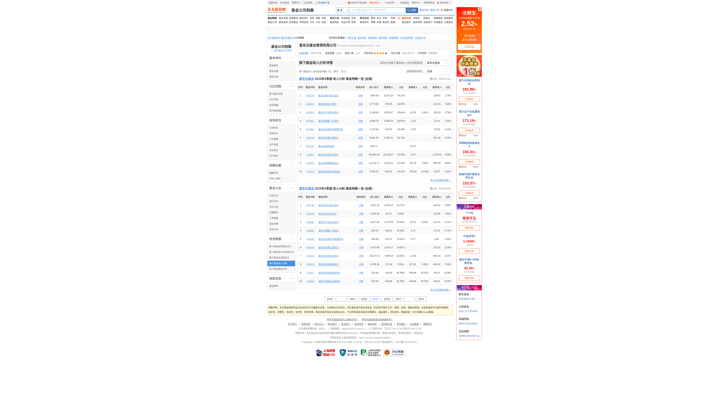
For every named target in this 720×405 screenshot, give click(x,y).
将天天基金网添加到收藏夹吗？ (377, 319)
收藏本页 (447, 10)
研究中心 (318, 324)
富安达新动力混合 (327, 104)
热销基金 (438, 22)
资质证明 (305, 324)
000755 (310, 95)
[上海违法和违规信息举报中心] (371, 352)
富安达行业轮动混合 (328, 112)
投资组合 (281, 120)
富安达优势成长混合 (328, 155)
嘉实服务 (383, 38)
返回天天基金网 (359, 3)
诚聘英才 (427, 324)
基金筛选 (334, 22)
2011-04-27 (408, 53)
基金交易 (374, 3)
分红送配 (273, 99)
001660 (310, 112)
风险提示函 (386, 324)
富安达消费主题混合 (328, 138)
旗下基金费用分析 (278, 269)
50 (337, 53)
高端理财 (448, 18)
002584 (310, 129)
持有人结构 (274, 178)
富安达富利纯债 (326, 146)
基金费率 (273, 286)
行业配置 (273, 139)
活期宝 (416, 18)
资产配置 (273, 144)
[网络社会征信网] (348, 352)
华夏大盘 (351, 38)
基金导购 (417, 22)
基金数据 (272, 18)
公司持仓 (273, 128)
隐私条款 (372, 324)
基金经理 (273, 71)
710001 (310, 154)
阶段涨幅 (273, 105)
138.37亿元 (316, 53)
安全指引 (345, 324)
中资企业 (432, 53)
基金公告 (281, 188)
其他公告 (273, 229)
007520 (310, 146)
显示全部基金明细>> (440, 180)
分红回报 (281, 86)
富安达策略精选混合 (328, 163)
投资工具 (334, 18)
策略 (373, 22)
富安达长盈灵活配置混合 (330, 129)
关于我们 (292, 324)
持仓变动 (273, 150)
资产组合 (273, 156)
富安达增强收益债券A (329, 171)
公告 (318, 22)
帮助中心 (416, 3)
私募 (323, 22)
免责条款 (358, 324)
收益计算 (345, 22)
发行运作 (273, 201)
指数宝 (426, 18)
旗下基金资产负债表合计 (281, 252)
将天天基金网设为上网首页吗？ (342, 319)
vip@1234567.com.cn (353, 328)
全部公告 (273, 195)
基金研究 (364, 22)
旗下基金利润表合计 (279, 257)
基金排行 (303, 18)
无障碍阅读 (429, 3)
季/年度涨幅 (275, 111)
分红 (312, 22)
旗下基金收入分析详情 (316, 63)
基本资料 (281, 58)
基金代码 (424, 10)
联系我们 (332, 324)
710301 (310, 171)
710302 (310, 281)
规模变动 (273, 173)
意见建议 (401, 324)
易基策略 (393, 38)
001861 (310, 121)
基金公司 (434, 10)
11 (357, 53)
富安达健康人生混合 (328, 121)
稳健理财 (438, 18)
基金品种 (283, 22)
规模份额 (281, 165)
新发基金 (293, 22)
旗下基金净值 (276, 94)
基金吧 (385, 22)
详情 (360, 95)
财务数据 (281, 239)
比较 (353, 18)
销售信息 (281, 278)
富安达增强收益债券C (329, 281)
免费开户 (296, 3)
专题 (393, 18)
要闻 (373, 18)
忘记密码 (307, 3)
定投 (312, 18)
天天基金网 (272, 38)
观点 (379, 18)
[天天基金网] (278, 10)
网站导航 (444, 3)
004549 (310, 137)
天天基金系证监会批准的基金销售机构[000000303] (332, 333)
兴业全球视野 (406, 38)
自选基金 (404, 3)
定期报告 (273, 212)
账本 (353, 22)
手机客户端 (323, 3)
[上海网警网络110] (325, 352)
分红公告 (273, 207)
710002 (310, 163)
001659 (310, 104)
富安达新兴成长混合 (328, 95)
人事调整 (273, 218)
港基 (318, 18)
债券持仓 (273, 133)
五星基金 (448, 22)
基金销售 (273, 224)
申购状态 (303, 22)
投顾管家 (293, 18)
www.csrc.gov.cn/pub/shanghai (374, 337)
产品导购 (389, 3)
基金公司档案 (302, 10)
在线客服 (414, 324)
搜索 (412, 10)
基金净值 (283, 18)
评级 (323, 18)
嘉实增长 (362, 38)
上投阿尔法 (420, 38)
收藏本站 (273, 3)
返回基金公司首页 (281, 50)
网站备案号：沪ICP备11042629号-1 (400, 342)
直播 (393, 22)
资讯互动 (364, 18)
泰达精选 (372, 38)
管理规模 (303, 53)
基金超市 (406, 22)
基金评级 (273, 77)
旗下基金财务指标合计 (280, 246)
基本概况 (273, 65)
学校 (384, 18)
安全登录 (284, 3)
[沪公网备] (394, 352)
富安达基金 (286, 38)
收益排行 (427, 22)
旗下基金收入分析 (278, 263)
